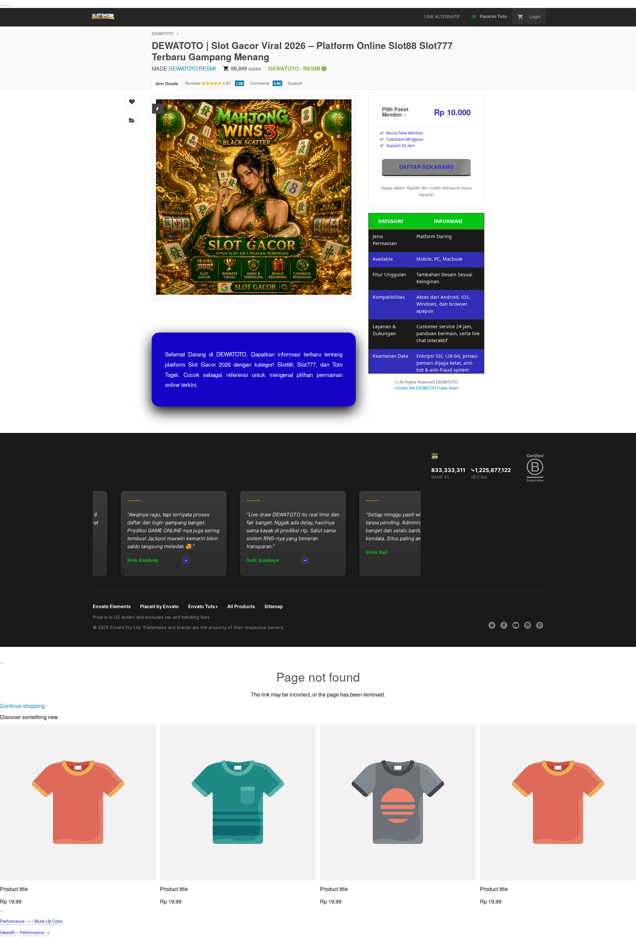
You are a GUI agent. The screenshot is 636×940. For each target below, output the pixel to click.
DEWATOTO (163, 33)
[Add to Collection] (131, 120)
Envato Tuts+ (203, 606)
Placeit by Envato (159, 606)
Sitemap (273, 606)
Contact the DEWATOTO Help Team (426, 388)
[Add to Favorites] (131, 101)
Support (295, 83)
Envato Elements (112, 606)
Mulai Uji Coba (48, 921)
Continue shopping (22, 705)
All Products (241, 606)
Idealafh (7, 932)
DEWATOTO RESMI (192, 68)
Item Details (167, 83)
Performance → (15, 921)
